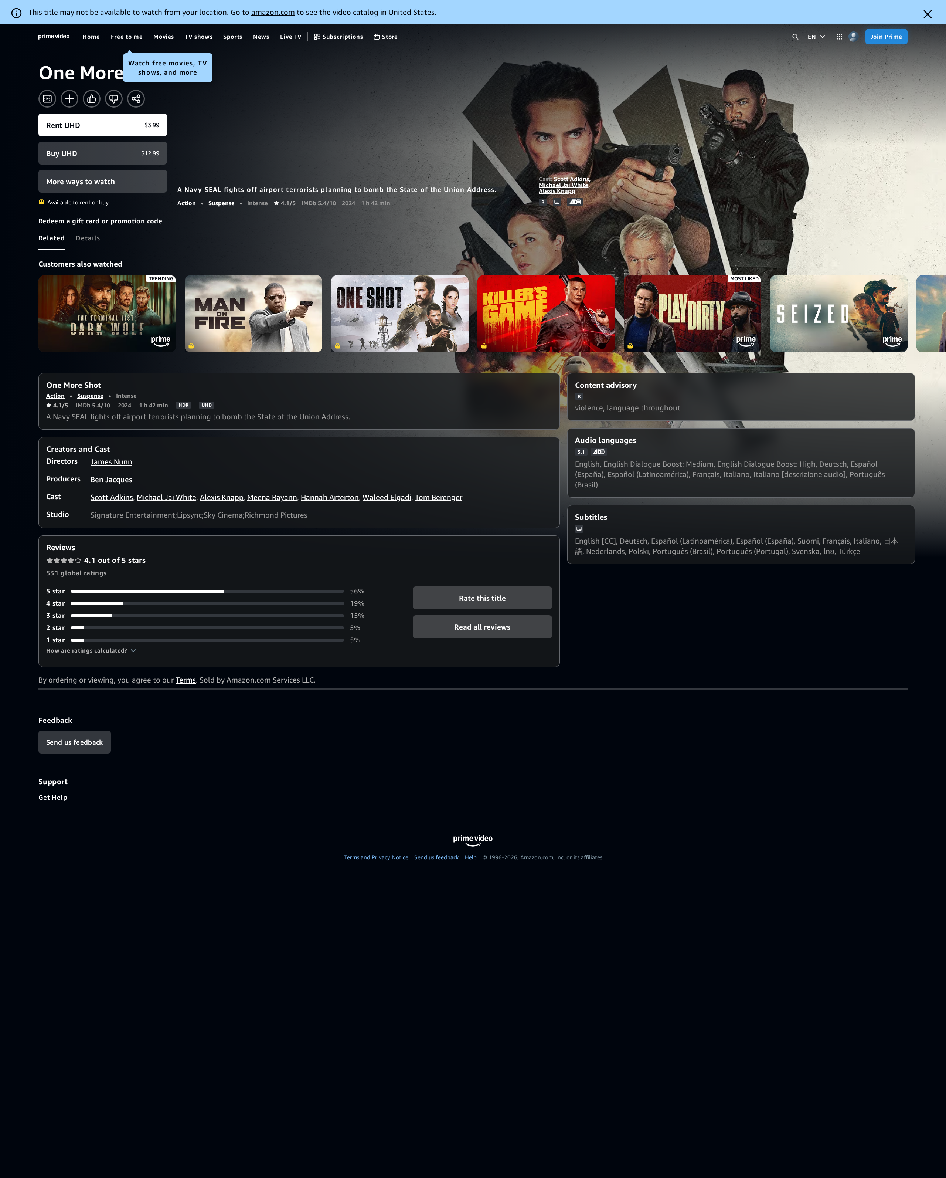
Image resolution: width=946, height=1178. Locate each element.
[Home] (53, 37)
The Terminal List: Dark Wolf (107, 313)
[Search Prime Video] (795, 37)
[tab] (51, 238)
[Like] (92, 99)
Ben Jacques (111, 479)
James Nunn (111, 461)
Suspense (221, 203)
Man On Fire (253, 313)
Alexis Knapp (557, 190)
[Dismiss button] (927, 14)
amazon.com (273, 12)
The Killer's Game (546, 313)
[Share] (136, 99)
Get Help (52, 797)
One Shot (400, 313)
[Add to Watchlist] (69, 99)
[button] (91, 650)
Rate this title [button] (482, 598)
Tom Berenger (438, 497)
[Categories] (839, 37)
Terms (186, 680)
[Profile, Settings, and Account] (854, 37)
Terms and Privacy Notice (376, 857)
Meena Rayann (272, 497)
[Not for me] (114, 99)
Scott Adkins (571, 179)
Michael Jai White (563, 185)
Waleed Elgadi (387, 497)
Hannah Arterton (330, 497)
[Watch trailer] (47, 99)
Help (471, 857)
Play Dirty (692, 313)
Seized (839, 313)
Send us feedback (436, 857)
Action (186, 203)
